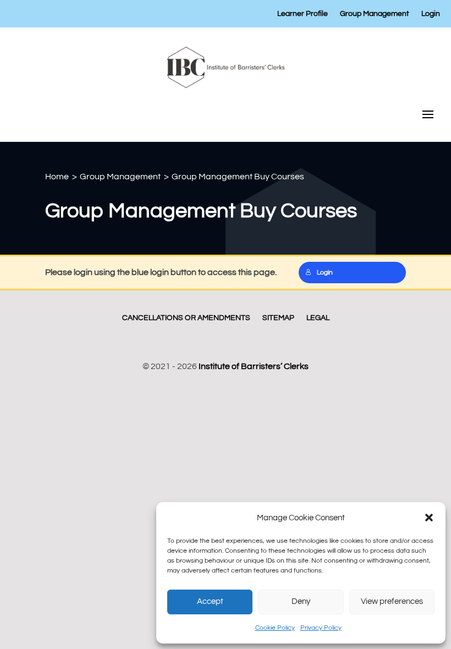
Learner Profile (302, 14)
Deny (301, 601)
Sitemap (278, 318)
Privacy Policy (321, 627)
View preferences (392, 601)
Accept (210, 601)
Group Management (374, 14)
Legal (317, 318)
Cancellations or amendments (186, 318)
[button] (429, 517)
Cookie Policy (275, 627)
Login (430, 14)
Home (57, 176)
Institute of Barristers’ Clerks (254, 366)
